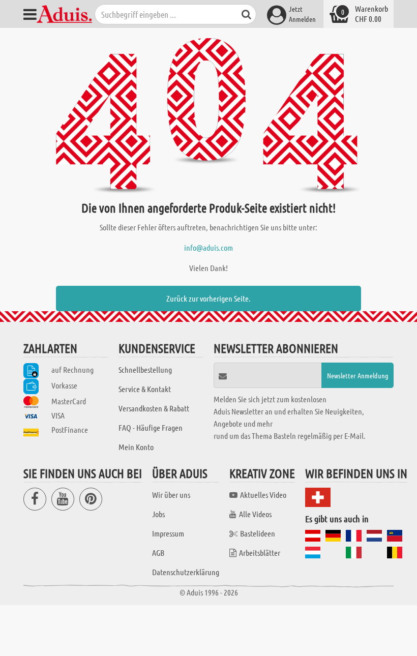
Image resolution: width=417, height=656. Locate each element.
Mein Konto (136, 447)
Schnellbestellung (145, 369)
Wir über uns (171, 494)
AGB (158, 552)
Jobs (158, 514)
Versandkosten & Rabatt (153, 408)
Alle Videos (255, 514)
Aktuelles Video (263, 494)
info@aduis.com (208, 247)
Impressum (168, 533)
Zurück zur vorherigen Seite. (208, 298)
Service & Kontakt (144, 389)
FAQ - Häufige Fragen (150, 427)
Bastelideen (257, 533)
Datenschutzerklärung (185, 572)
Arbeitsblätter (259, 552)
